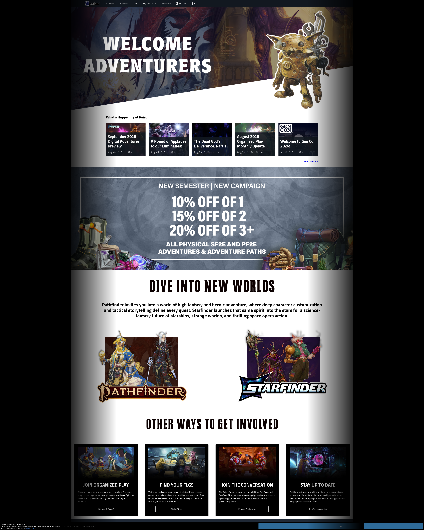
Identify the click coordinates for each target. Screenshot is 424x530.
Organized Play (149, 3)
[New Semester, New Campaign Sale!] (212, 218)
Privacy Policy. (31, 528)
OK (341, 526)
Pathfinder (110, 3)
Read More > (311, 161)
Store (135, 3)
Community (166, 3)
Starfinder (124, 3)
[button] (106, 139)
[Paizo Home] (92, 3)
